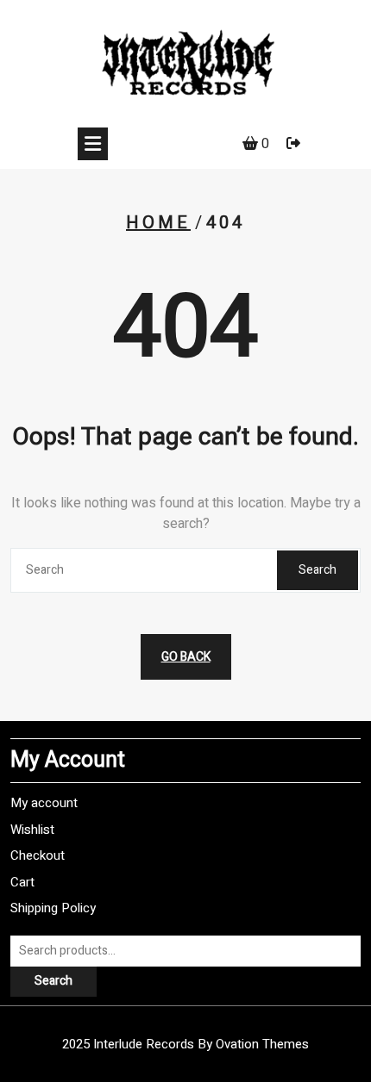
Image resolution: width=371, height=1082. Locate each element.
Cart (22, 882)
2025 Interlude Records (185, 1044)
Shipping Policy (53, 908)
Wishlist (32, 829)
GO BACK (186, 657)
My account (44, 802)
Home (158, 222)
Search (317, 570)
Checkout (37, 855)
